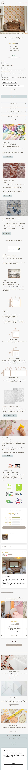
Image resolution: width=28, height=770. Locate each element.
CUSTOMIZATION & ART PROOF (14, 111)
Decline (13, 763)
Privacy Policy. (9, 756)
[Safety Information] (14, 662)
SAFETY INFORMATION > (9, 415)
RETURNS (14, 119)
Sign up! (13, 744)
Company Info (14, 741)
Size (2, 60)
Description (14, 103)
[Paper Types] (14, 688)
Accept (13, 760)
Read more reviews (14, 645)
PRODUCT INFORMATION (14, 114)
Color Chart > (8, 156)
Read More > (6, 233)
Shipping (9, 57)
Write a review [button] (14, 527)
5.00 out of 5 (18, 513)
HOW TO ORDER (14, 106)
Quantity (14, 89)
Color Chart (19, 77)
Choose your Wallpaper (6, 71)
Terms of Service (14, 738)
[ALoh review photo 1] (14, 566)
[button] (12, 43)
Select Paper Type (6, 65)
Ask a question (14, 108)
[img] (5, 552)
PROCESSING (4, 79)
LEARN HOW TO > (7, 455)
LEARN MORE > (7, 195)
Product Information (13, 735)
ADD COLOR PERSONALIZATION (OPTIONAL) (13, 72)
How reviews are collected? (7, 592)
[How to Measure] (14, 716)
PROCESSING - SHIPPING (14, 116)
